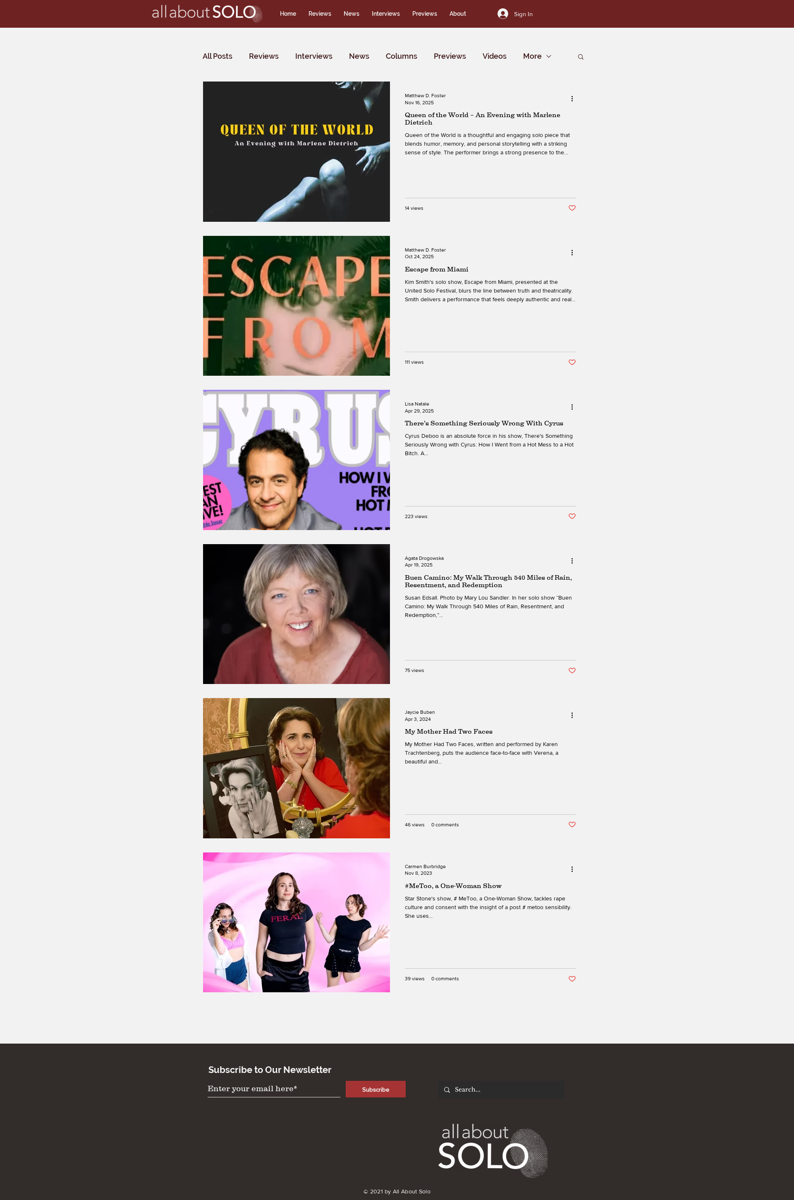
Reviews (264, 56)
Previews (450, 56)
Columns (401, 56)
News (359, 56)
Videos (495, 56)
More (532, 56)
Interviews (313, 56)
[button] (581, 57)
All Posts (217, 56)
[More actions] (575, 98)
